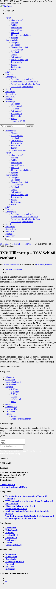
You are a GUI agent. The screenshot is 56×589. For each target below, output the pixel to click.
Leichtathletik (11, 406)
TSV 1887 (4, 244)
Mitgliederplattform (14, 561)
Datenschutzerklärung (10, 454)
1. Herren (26, 244)
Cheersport (10, 379)
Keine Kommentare (13, 269)
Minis (13, 401)
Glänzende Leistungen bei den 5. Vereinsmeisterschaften (20, 507)
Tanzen (14, 416)
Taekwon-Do (11, 409)
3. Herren (15, 394)
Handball (16, 244)
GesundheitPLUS (13, 382)
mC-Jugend (16, 399)
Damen (14, 396)
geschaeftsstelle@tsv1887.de (14, 487)
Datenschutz (11, 556)
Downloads (10, 559)
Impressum (10, 554)
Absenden (5, 458)
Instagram (10, 569)
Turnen (8, 414)
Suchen (30, 126)
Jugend (8, 404)
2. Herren (15, 392)
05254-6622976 (8, 484)
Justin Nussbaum (11, 265)
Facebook (9, 564)
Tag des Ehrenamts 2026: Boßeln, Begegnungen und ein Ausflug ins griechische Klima (29, 517)
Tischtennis (10, 411)
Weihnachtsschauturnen (21, 419)
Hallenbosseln (11, 384)
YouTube (9, 566)
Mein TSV (10, 236)
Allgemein (9, 377)
